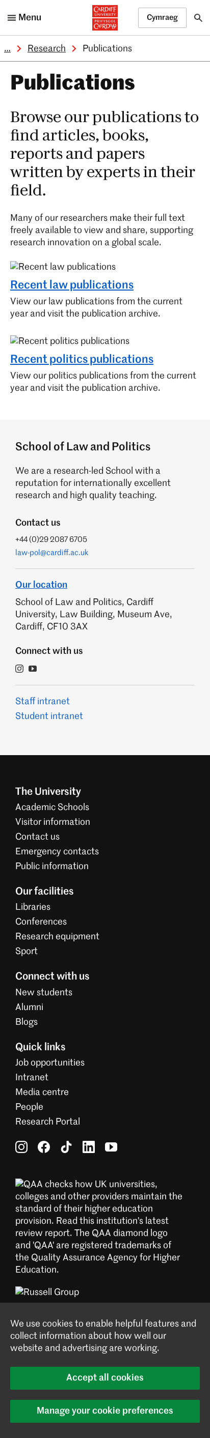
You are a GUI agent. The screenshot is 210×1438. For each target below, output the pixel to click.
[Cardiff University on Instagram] (21, 1147)
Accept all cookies (105, 1378)
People (29, 1107)
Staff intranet (42, 701)
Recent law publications (72, 285)
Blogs (26, 1022)
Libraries (32, 907)
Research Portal (47, 1122)
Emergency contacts (57, 851)
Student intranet (49, 716)
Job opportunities (50, 1063)
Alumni (29, 1007)
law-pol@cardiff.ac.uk (52, 553)
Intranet (31, 1077)
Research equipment (57, 936)
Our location (41, 585)
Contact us (37, 837)
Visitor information (52, 822)
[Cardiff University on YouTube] (111, 1147)
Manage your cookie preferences (105, 1411)
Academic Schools (52, 807)
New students (43, 992)
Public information (52, 866)
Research (47, 48)
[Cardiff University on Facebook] (44, 1147)
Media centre (42, 1092)
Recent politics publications (81, 359)
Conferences (41, 922)
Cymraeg (162, 17)
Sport (26, 951)
